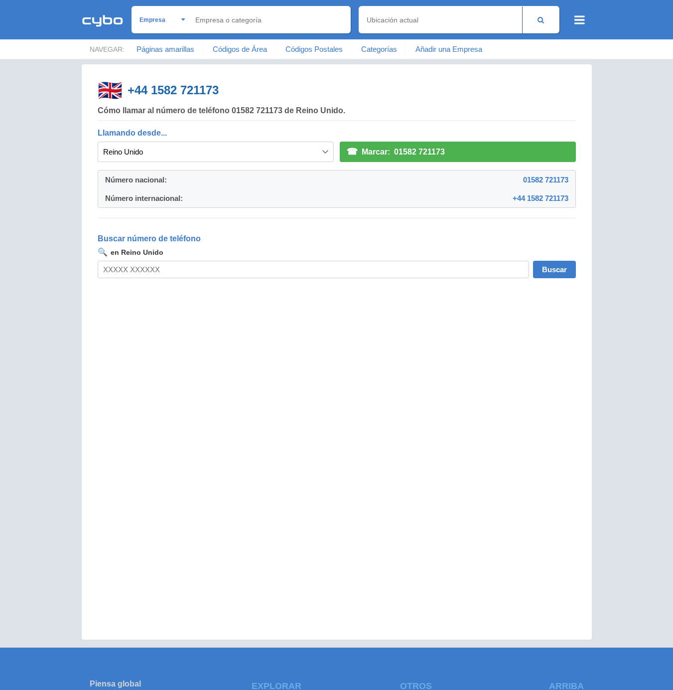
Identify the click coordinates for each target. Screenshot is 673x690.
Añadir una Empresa (448, 49)
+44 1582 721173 (173, 90)
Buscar (554, 269)
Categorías (379, 49)
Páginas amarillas (165, 49)
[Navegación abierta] (579, 20)
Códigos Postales (314, 49)
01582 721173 (545, 179)
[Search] (540, 19)
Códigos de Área (240, 49)
